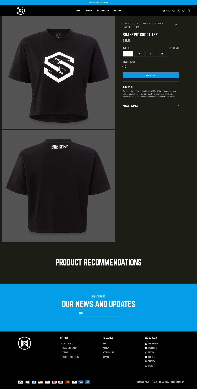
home (125, 23)
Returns (64, 352)
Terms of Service (161, 382)
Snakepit (134, 23)
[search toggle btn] (173, 11)
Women (89, 11)
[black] (124, 66)
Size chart (174, 48)
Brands (117, 11)
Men (78, 11)
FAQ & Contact (67, 343)
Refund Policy (177, 382)
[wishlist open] (183, 11)
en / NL (166, 11)
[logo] (20, 11)
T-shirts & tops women (151, 23)
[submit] (116, 313)
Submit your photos (69, 357)
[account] (178, 11)
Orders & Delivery (69, 348)
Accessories (103, 11)
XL (162, 54)
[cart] (189, 11)
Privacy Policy (144, 382)
